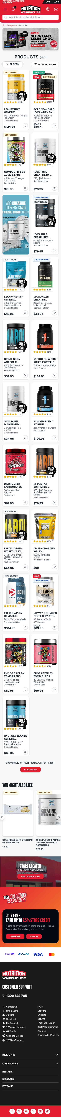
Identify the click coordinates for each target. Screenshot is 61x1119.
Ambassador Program (48, 1035)
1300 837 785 (16, 995)
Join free (15, 936)
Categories (12, 25)
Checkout (11, 1019)
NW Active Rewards (15, 1027)
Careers (10, 1014)
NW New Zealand (14, 1040)
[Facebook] (12, 1111)
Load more (30, 769)
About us (42, 1031)
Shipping (42, 1014)
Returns (41, 1018)
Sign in (34, 936)
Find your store (30, 876)
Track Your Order (46, 1023)
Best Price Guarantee (48, 1027)
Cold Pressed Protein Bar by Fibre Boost (17, 841)
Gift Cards (11, 1031)
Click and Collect (14, 1035)
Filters (14, 64)
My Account (12, 1023)
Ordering (42, 1010)
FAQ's (40, 1006)
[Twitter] (33, 1111)
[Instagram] (19, 1111)
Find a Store (12, 1010)
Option (8, 833)
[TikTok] (47, 1111)
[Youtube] (26, 1111)
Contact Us (11, 1006)
